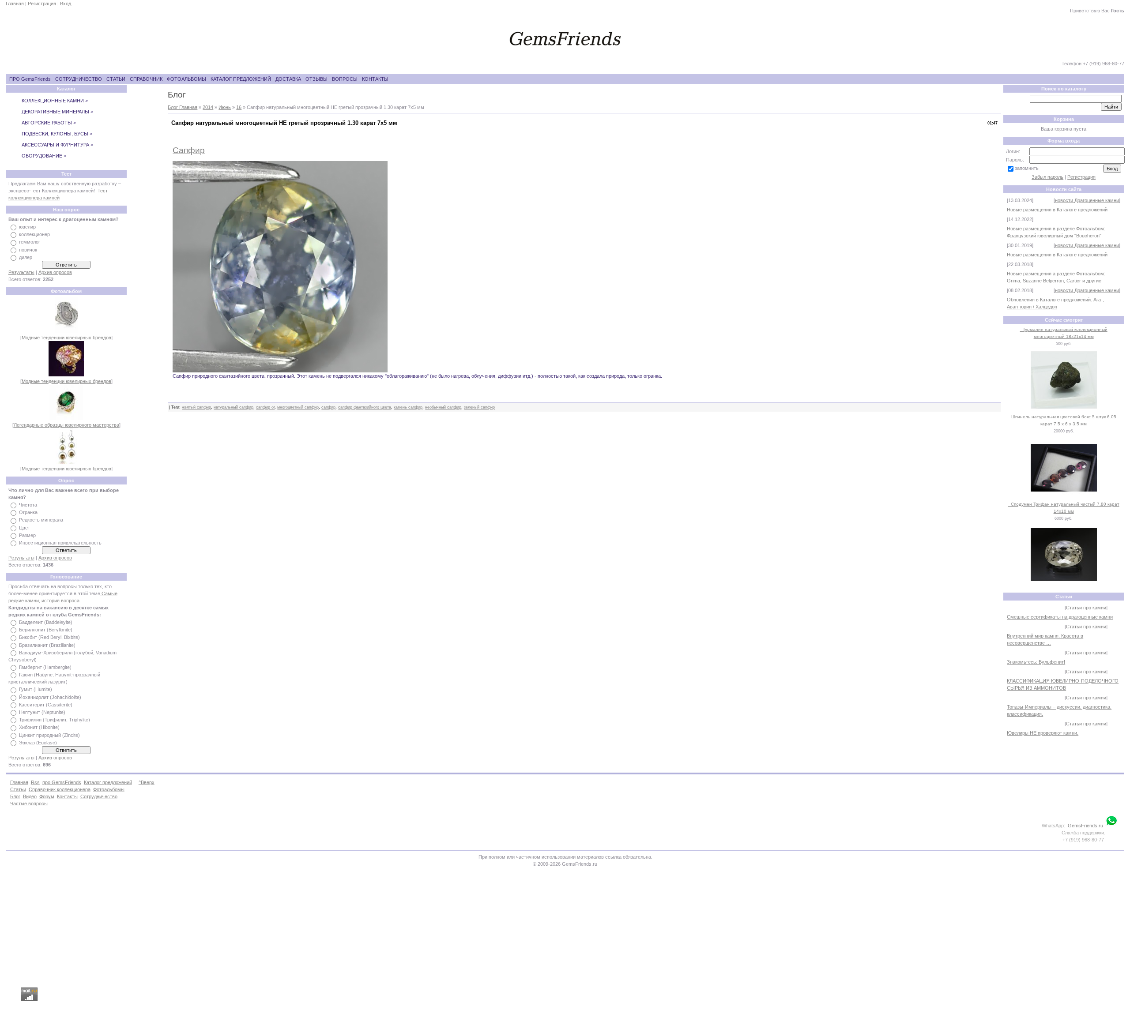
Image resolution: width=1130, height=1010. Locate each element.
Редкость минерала (41, 520)
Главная (15, 3)
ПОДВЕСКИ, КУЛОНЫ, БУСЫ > (57, 133)
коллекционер (34, 234)
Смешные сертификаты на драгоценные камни (1060, 617)
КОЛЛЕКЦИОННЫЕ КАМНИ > (55, 100)
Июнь (224, 107)
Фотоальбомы (108, 789)
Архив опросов (55, 272)
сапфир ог (265, 407)
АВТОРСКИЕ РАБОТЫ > (49, 122)
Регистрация (42, 3)
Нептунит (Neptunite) (42, 712)
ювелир (27, 226)
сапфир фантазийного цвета (364, 407)
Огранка (28, 512)
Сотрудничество (98, 796)
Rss (35, 782)
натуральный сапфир (233, 407)
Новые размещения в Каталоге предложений (1057, 209)
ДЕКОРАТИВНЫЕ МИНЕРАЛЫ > (57, 111)
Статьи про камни (1086, 607)
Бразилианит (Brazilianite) (47, 645)
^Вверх (146, 782)
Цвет (24, 527)
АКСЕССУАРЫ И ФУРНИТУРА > (57, 144)
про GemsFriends (61, 782)
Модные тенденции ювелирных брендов (66, 337)
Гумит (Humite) (35, 689)
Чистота (28, 504)
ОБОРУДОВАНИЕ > (44, 155)
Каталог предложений (108, 782)
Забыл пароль (1047, 177)
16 (238, 107)
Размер (27, 535)
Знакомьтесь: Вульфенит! (1036, 662)
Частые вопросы (29, 803)
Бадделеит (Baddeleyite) (45, 622)
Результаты (21, 272)
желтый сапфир (196, 407)
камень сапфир (408, 407)
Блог (15, 796)
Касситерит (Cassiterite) (45, 704)
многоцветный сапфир (298, 407)
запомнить (1027, 168)
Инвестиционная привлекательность (60, 542)
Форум (46, 796)
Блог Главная (182, 107)
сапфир (328, 407)
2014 (208, 107)
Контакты (67, 796)
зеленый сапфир (479, 407)
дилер (25, 257)
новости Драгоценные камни (1087, 200)
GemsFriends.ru (1085, 825)
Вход (65, 3)
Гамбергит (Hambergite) (45, 667)
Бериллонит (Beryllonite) (45, 629)
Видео (30, 796)
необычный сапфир (443, 407)
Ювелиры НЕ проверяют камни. (1042, 733)
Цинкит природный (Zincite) (49, 735)
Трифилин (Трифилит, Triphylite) (54, 719)
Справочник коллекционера (59, 789)
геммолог (29, 242)
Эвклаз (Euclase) (38, 742)
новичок (28, 249)
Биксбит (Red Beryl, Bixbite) (49, 637)
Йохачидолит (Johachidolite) (50, 697)
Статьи (18, 789)
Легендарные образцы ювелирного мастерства (66, 425)
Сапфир (189, 150)
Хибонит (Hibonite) (39, 727)
